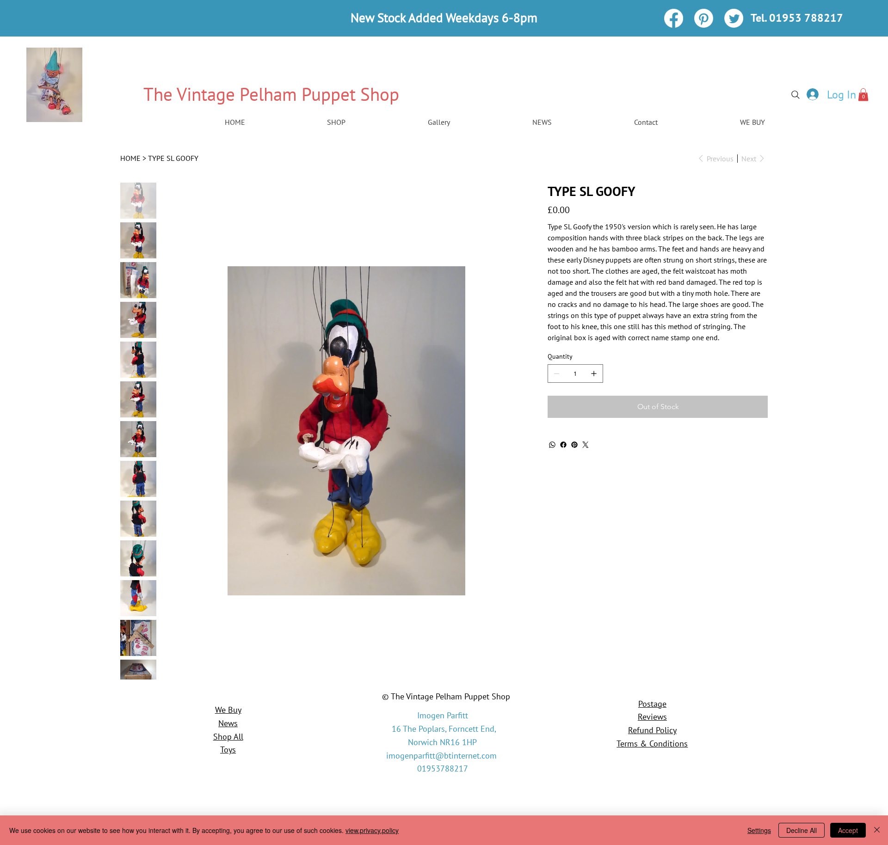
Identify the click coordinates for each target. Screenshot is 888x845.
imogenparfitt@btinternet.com (441, 755)
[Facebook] (673, 18)
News (228, 723)
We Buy (228, 709)
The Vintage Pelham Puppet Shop (271, 94)
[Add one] (594, 373)
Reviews (652, 716)
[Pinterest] (703, 18)
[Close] (876, 830)
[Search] (795, 94)
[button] (863, 94)
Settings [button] (759, 830)
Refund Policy (652, 730)
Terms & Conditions (652, 743)
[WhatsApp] (552, 444)
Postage (652, 703)
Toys (228, 749)
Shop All (228, 736)
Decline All (801, 830)
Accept (848, 830)
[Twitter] (733, 18)
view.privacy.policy (372, 830)
